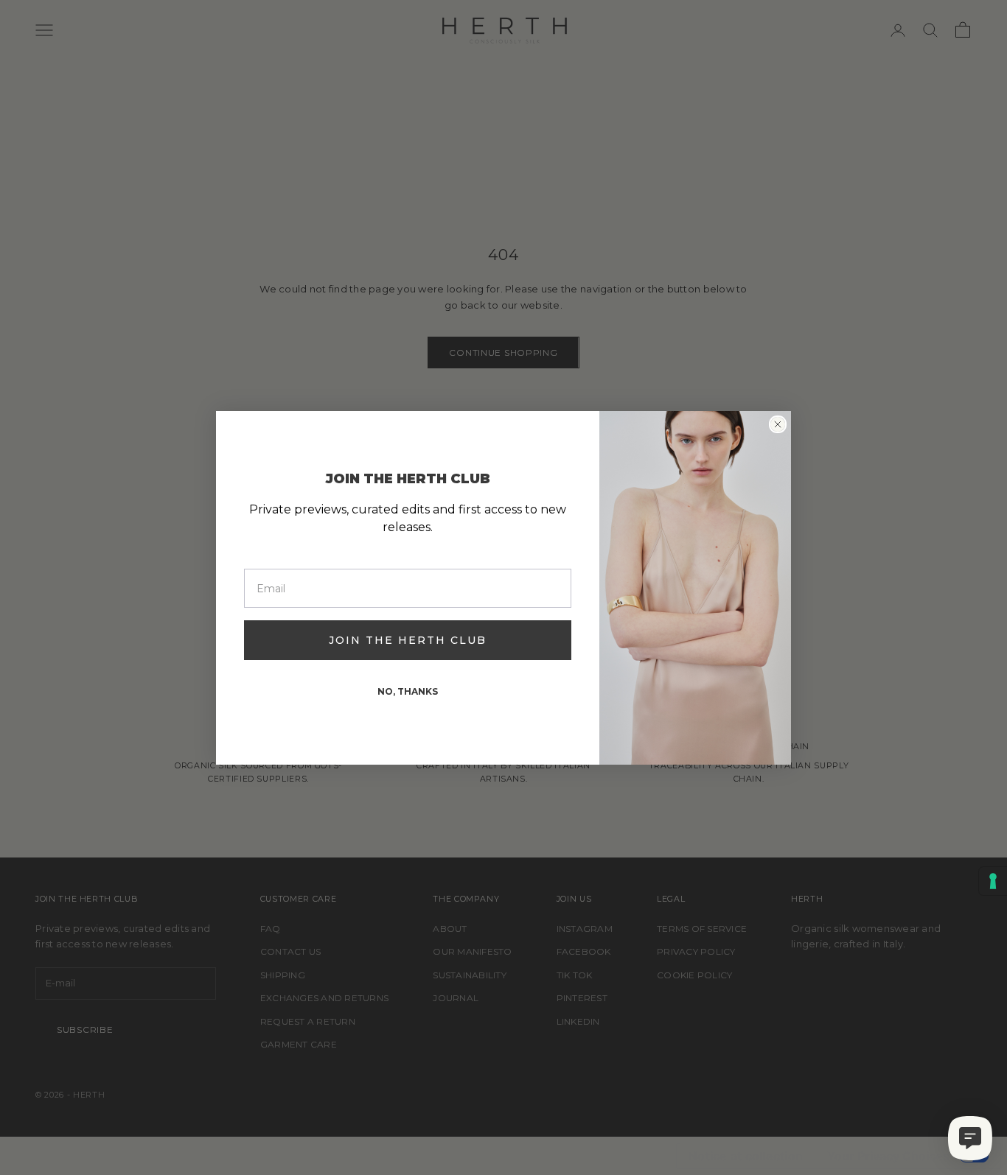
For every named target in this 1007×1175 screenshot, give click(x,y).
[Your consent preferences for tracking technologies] (993, 881)
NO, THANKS (407, 691)
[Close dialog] (777, 424)
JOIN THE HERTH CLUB (408, 640)
